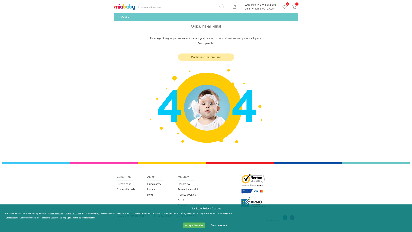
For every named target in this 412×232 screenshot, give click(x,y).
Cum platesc (154, 184)
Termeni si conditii (188, 189)
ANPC (181, 200)
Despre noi (184, 184)
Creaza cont (124, 184)
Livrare (151, 189)
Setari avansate (219, 225)
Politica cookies (187, 194)
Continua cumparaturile (206, 57)
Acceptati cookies (194, 225)
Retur (150, 194)
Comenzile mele (126, 189)
